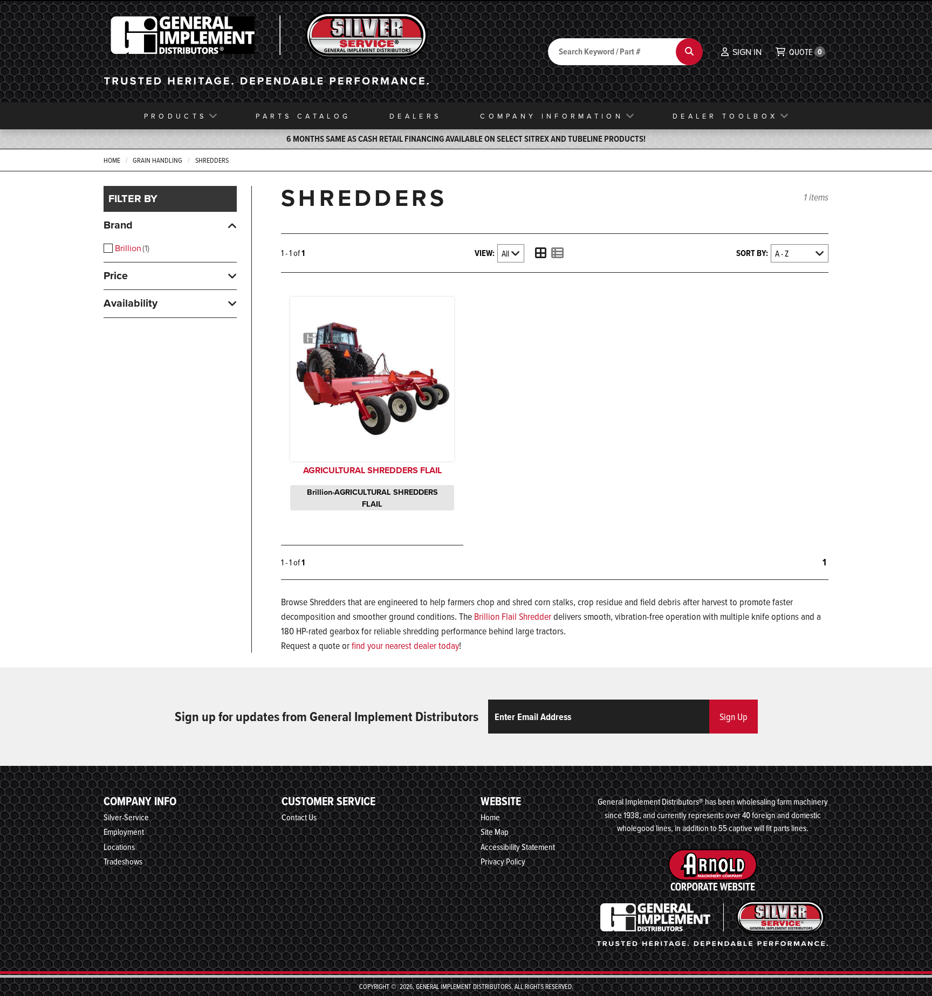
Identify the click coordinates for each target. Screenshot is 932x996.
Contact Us (299, 817)
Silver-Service (126, 817)
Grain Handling (157, 160)
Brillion (131, 248)
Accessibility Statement (518, 847)
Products (175, 116)
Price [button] (116, 275)
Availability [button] (130, 302)
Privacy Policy (503, 861)
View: (485, 253)
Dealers (415, 116)
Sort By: (752, 253)
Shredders (212, 160)
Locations (119, 847)
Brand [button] (118, 224)
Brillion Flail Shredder (512, 616)
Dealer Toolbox (725, 116)
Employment (124, 832)
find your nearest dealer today (405, 645)
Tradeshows (123, 861)
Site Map (495, 832)
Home (112, 160)
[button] (741, 52)
